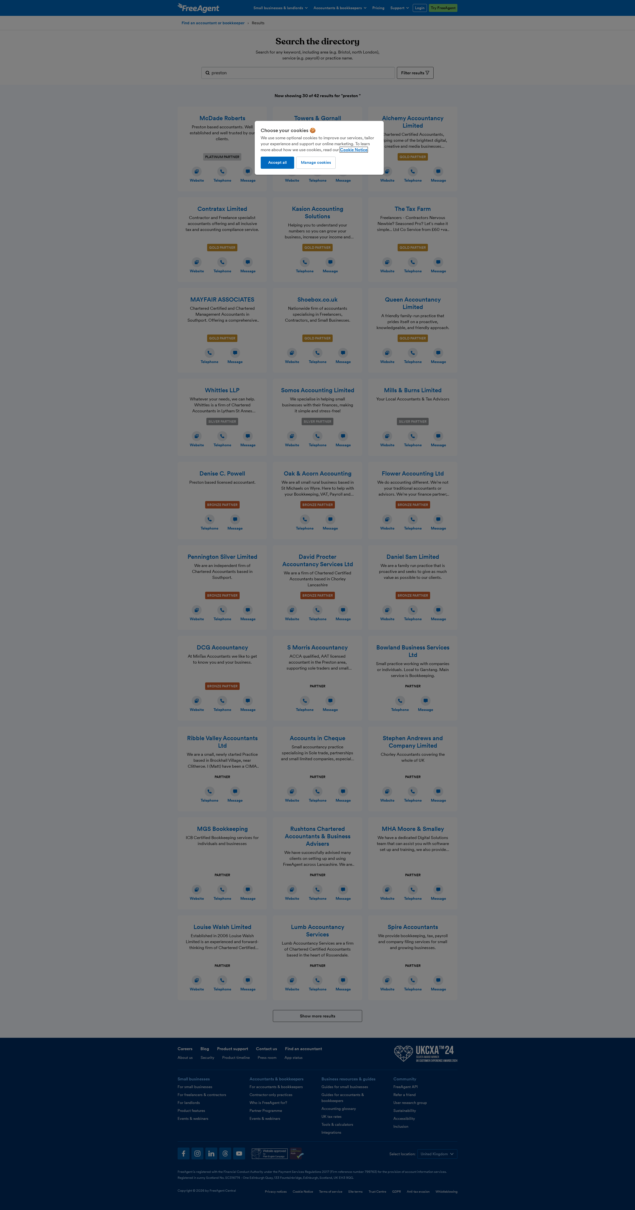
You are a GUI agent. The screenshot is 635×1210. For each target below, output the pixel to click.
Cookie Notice (353, 149)
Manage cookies (316, 162)
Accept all (277, 162)
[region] (319, 147)
